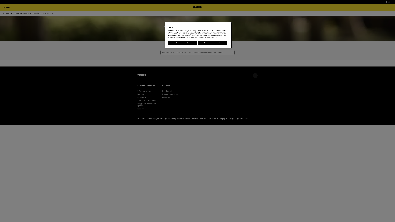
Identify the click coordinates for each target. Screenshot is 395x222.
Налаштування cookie (182, 42)
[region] (198, 35)
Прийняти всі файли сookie (212, 42)
